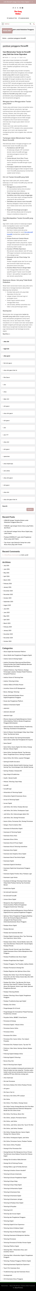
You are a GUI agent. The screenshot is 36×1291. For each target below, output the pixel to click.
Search (4, 506)
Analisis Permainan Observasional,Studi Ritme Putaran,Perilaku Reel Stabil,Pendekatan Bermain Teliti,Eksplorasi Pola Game (18, 664)
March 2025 (7, 623)
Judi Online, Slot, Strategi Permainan (14, 817)
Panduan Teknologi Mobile (11, 992)
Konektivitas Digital (9, 888)
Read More (6, 334)
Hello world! (24, 555)
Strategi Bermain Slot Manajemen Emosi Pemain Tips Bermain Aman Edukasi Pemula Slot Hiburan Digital (18, 1154)
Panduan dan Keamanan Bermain (13, 933)
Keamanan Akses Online (11, 839)
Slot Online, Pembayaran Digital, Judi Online (16, 1137)
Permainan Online (9, 1032)
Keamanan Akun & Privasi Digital (13, 843)
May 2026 (6, 573)
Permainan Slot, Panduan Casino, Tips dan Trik (17, 1044)
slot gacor (7, 406)
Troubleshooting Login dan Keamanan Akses (17, 1272)
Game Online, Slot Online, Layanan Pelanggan (17, 758)
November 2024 (8, 638)
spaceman (7, 456)
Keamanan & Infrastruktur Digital (13, 828)
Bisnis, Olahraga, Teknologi (11, 692)
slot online (7, 471)
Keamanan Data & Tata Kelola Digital (14, 857)
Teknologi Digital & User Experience (14, 1224)
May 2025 (6, 616)
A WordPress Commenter (11, 555)
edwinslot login (8, 715)
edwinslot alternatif (9, 712)
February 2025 (8, 627)
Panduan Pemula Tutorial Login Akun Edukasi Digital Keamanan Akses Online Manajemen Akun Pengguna (18, 951)
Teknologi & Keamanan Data (12, 1192)
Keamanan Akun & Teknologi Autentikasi (15, 846)
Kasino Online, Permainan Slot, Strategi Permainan (18, 821)
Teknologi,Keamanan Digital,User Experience (17, 1264)
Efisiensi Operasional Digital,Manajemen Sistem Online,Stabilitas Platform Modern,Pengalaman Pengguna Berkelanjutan (18, 721)
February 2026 (8, 583)
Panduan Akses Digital (10, 925)
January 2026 (7, 587)
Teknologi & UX (8, 1210)
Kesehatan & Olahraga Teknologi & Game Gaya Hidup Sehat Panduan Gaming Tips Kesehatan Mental (17, 883)
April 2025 (6, 619)
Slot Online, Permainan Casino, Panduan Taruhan (18, 1141)
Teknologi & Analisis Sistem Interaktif (15, 1170)
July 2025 (6, 609)
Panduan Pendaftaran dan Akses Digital (15, 957)
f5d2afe (6, 57)
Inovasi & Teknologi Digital (11, 799)
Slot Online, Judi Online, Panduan (13, 1128)
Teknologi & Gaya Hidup (10, 1181)
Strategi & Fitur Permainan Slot (12, 1148)
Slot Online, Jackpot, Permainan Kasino (15, 1117)
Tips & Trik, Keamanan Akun (12, 1268)
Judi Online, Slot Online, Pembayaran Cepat (16, 810)
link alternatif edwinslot (10, 892)
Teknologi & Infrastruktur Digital (13, 1188)
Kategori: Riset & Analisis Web (12, 825)
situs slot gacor (8, 413)
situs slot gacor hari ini (10, 370)
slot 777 (6, 435)
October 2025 (7, 598)
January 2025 (7, 630)
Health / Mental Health (10, 778)
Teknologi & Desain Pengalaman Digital (15, 1177)
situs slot (6, 442)
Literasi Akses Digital (10, 899)
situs (5, 392)
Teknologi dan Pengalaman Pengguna (14, 1217)
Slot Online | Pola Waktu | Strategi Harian (15, 1103)
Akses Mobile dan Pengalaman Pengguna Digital (18, 655)
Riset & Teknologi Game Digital (13, 1064)
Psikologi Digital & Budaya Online (13, 1054)
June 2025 (7, 612)
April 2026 (6, 576)
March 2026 (7, 580)
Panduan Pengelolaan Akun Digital (14, 960)
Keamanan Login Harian (10, 877)
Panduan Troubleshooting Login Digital (15, 1001)
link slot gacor (8, 363)
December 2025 (8, 591)
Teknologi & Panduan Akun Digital (13, 1203)
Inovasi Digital (8, 803)
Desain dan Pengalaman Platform (13, 701)
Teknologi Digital (8, 1221)
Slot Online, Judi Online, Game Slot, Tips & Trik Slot (18, 1125)
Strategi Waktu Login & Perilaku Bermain (15, 1167)
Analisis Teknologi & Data (11, 681)
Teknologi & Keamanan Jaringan (13, 1199)
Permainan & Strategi (10, 1021)
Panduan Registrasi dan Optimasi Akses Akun (17, 971)
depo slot (6, 399)
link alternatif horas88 (10, 895)
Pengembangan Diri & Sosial (12, 1008)
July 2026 (6, 565)
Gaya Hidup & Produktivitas (11, 774)
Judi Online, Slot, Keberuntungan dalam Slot (16, 814)
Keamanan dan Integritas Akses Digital (15, 854)
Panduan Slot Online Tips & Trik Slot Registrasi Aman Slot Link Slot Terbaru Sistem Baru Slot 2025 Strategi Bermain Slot (18, 977)
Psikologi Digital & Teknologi (12, 1057)
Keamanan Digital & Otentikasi (12, 864)
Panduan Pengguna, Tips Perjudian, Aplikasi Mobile (18, 964)
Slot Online (7, 1099)
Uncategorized (8, 1275)
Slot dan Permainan (9, 1081)
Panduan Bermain (9, 929)
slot (5, 384)
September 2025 (8, 601)
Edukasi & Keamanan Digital (12, 705)
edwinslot (6, 708)
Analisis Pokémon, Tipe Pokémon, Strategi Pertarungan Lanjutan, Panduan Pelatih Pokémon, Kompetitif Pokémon (18, 672)
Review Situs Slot (9, 1061)
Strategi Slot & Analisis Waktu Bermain (15, 1159)
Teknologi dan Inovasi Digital (12, 1214)
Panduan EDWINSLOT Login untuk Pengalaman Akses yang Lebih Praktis (18, 2)
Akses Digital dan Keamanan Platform (15, 651)
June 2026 (7, 569)
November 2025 (8, 594)
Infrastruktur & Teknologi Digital (13, 792)
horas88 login (8, 789)
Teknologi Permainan (10, 1239)
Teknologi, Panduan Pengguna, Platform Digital (17, 1261)
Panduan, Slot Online (10, 1004)
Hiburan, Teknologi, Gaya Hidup (13, 781)
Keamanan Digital (9, 861)
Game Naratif (7, 743)
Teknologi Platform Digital (11, 1246)
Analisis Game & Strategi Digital (13, 659)
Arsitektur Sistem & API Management (14, 688)
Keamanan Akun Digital (10, 850)
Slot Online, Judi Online (10, 1121)
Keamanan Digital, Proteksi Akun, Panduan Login (18, 874)
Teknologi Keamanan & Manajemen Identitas (17, 1235)
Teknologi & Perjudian (10, 1206)
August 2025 (7, 605)
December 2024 (8, 634)
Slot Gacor (7, 377)
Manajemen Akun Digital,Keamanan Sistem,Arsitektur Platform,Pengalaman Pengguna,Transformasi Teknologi (15, 905)
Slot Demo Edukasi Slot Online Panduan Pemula (18, 1085)
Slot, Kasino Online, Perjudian (12, 1145)
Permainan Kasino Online (11, 1028)
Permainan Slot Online (10, 1035)
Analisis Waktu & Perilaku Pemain (13, 684)
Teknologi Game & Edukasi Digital (13, 1228)
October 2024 (7, 641)
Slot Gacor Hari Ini (9, 1092)
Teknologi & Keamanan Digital (12, 1196)
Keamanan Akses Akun (10, 835)
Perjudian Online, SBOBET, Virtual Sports (15, 1017)
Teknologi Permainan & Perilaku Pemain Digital (17, 1242)
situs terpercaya (8, 463)
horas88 (6, 785)
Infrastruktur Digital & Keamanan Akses (15, 796)
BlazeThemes (19, 1287)
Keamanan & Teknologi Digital (12, 832)
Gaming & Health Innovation (12, 761)
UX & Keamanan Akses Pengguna (13, 1279)
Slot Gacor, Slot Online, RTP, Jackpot (14, 1096)
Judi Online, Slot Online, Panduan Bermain (16, 807)
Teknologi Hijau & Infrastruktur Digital (15, 1232)
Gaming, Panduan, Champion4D (13, 771)
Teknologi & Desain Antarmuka (13, 1174)
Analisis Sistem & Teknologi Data (13, 677)
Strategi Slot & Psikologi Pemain (13, 1163)
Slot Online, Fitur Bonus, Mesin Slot (14, 1114)
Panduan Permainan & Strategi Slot (14, 968)
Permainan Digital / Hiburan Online (14, 1024)
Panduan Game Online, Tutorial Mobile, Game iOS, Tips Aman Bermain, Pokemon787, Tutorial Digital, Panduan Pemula (18, 944)
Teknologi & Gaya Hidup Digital (13, 1185)
